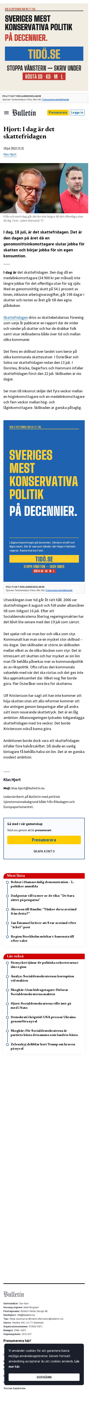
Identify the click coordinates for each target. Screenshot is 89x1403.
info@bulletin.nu (26, 1314)
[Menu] (6, 113)
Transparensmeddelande (55, 99)
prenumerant (43, 830)
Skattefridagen (15, 317)
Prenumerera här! (17, 1340)
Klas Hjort (9, 154)
